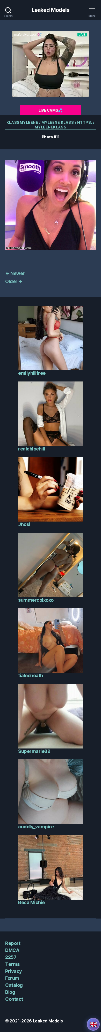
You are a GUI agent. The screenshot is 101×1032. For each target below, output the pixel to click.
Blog (10, 992)
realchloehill (31, 449)
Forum (12, 978)
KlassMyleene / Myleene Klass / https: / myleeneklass (50, 124)
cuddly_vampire (36, 826)
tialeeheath (30, 675)
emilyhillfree (32, 373)
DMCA (12, 950)
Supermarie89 (34, 751)
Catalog (14, 985)
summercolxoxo (36, 600)
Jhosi (24, 524)
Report (12, 943)
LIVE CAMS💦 (50, 110)
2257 (10, 957)
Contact (14, 999)
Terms (12, 964)
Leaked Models (51, 10)
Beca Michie (31, 902)
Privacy (13, 971)
